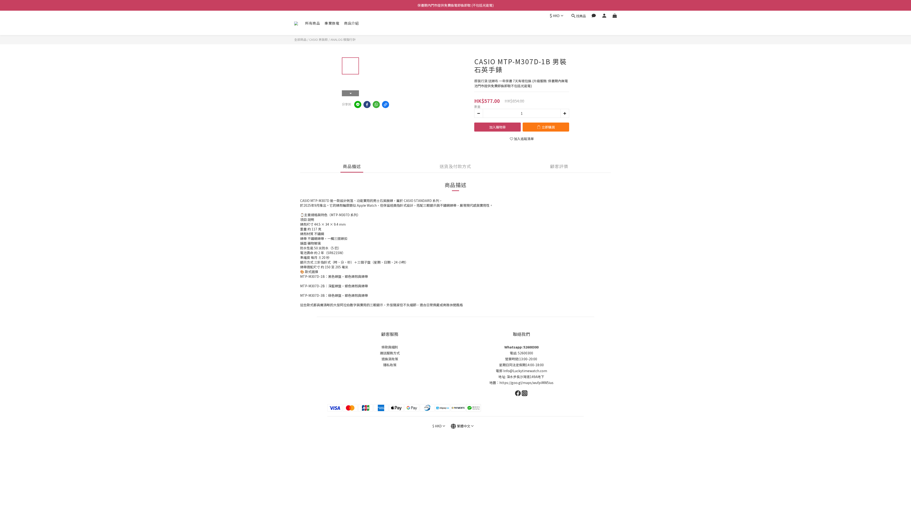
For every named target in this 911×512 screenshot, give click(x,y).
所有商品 (312, 23)
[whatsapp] (376, 104)
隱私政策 (389, 364)
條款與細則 (389, 347)
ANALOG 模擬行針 (343, 39)
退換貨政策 (389, 359)
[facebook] (367, 104)
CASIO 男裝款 (318, 39)
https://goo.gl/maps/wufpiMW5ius (526, 382)
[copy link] (385, 104)
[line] (357, 104)
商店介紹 (351, 23)
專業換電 (332, 23)
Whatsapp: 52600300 (521, 347)
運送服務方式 (390, 353)
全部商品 (300, 39)
